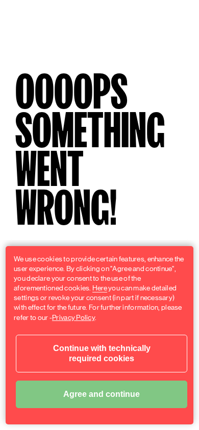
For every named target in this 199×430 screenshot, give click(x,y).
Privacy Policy (73, 317)
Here (99, 288)
